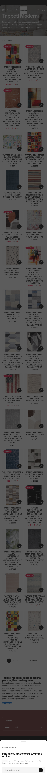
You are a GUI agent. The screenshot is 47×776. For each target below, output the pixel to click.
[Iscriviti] (41, 770)
